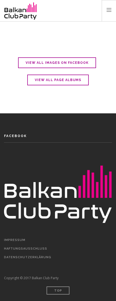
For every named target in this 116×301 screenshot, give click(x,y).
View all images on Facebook (57, 63)
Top (58, 290)
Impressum (14, 240)
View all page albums (58, 80)
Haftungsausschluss (25, 248)
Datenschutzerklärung (27, 257)
